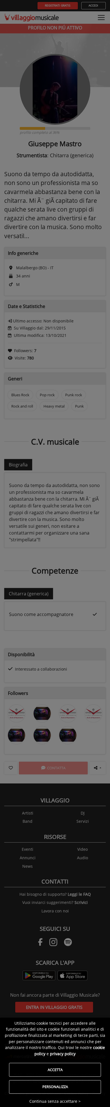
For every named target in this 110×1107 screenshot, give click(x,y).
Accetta (55, 1069)
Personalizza (55, 1086)
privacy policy (63, 1053)
